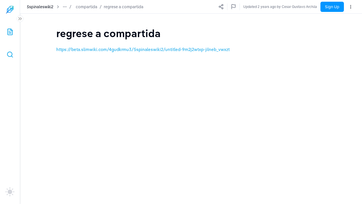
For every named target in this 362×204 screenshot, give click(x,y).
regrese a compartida (123, 6)
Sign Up (332, 6)
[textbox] (108, 33)
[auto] (9, 191)
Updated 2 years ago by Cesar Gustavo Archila (280, 7)
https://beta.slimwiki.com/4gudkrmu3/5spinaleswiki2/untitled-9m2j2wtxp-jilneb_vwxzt (143, 49)
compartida (86, 6)
